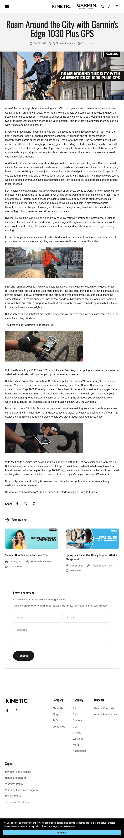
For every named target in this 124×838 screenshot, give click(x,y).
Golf (75, 726)
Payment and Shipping (18, 771)
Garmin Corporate (104, 708)
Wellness (78, 738)
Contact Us (59, 726)
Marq (76, 744)
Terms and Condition (17, 802)
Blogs (56, 714)
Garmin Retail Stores (106, 714)
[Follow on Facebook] (7, 710)
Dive (75, 714)
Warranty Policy (14, 784)
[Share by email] (42, 504)
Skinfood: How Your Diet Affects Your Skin (26, 555)
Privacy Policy (73, 605)
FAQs (56, 720)
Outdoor (77, 720)
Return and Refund (15, 777)
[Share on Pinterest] (34, 504)
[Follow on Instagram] (15, 710)
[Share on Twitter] (25, 504)
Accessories (79, 750)
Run (75, 708)
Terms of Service (92, 605)
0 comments (88, 43)
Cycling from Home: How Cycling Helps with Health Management (91, 557)
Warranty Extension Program (21, 790)
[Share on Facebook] (17, 504)
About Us (58, 708)
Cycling (77, 732)
